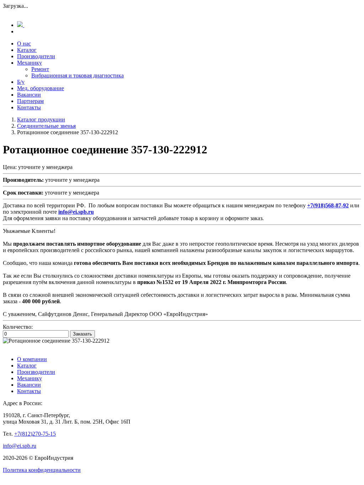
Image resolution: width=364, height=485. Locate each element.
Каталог (27, 50)
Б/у (21, 82)
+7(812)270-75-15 (35, 434)
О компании (32, 359)
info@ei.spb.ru (19, 446)
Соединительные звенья (46, 126)
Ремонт (40, 69)
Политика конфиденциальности (42, 470)
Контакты (29, 107)
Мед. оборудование (40, 88)
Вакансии (29, 95)
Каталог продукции (41, 119)
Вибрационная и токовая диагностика (77, 75)
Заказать (82, 334)
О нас (24, 43)
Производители (36, 56)
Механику (29, 63)
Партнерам (30, 101)
